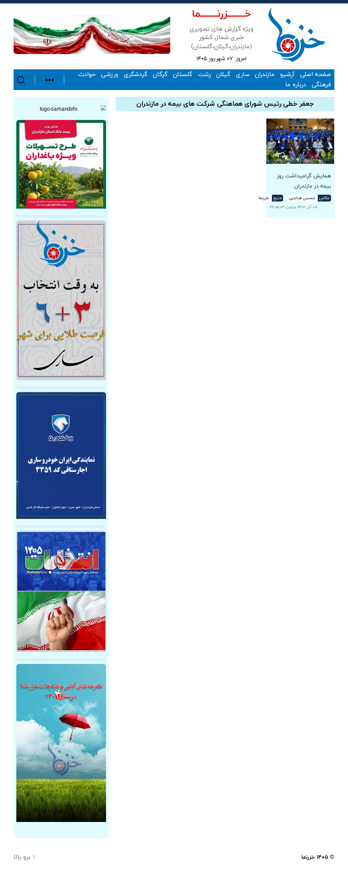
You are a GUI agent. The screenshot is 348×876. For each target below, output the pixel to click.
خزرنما (308, 857)
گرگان (160, 74)
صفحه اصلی (315, 74)
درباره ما (295, 85)
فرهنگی (321, 85)
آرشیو (287, 74)
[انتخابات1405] (61, 591)
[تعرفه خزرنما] (61, 743)
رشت (204, 74)
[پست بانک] (61, 164)
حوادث (86, 74)
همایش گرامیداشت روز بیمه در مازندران (304, 181)
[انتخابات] (61, 300)
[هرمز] (92, 34)
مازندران (265, 74)
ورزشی (109, 74)
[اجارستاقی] (61, 455)
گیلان (223, 74)
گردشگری (135, 74)
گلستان (182, 74)
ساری (242, 74)
